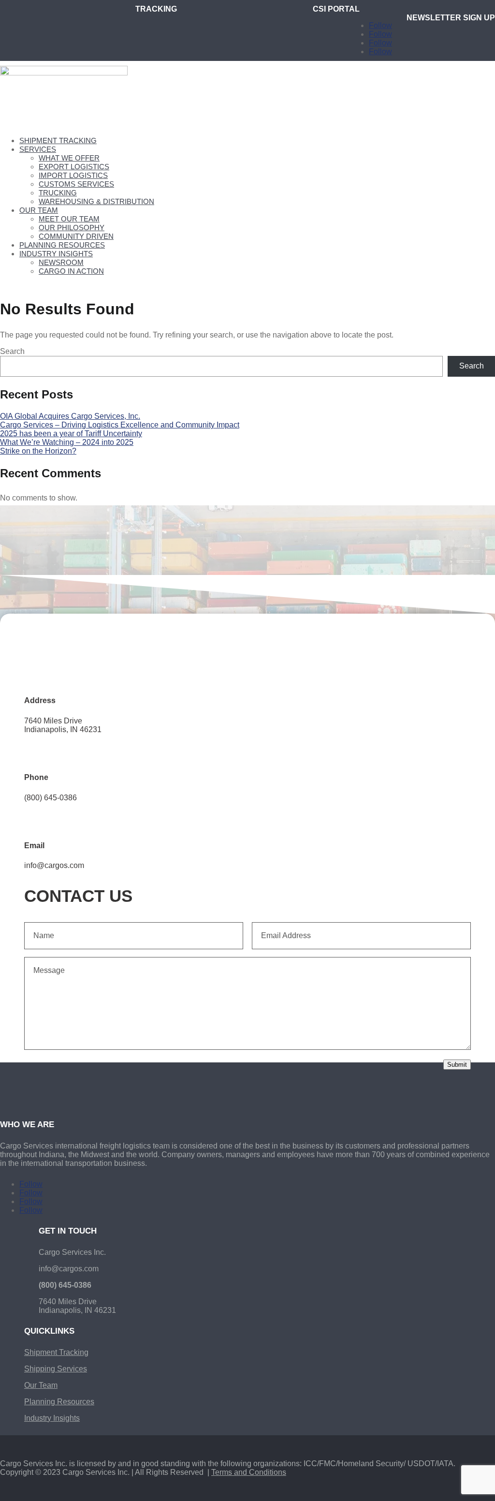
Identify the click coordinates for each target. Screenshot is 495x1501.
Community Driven (76, 236)
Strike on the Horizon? (38, 451)
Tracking (156, 9)
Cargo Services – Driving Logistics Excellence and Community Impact (119, 425)
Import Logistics (73, 175)
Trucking (58, 193)
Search (12, 351)
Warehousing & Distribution (96, 201)
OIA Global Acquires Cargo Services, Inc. (70, 416)
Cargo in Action (71, 271)
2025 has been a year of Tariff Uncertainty (71, 433)
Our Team (38, 210)
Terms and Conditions (248, 1472)
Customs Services (76, 184)
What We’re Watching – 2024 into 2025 (66, 442)
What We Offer (69, 158)
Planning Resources (62, 245)
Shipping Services (55, 1369)
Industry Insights (56, 254)
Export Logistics (74, 166)
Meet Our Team (69, 219)
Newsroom (61, 262)
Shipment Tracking (58, 140)
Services (37, 149)
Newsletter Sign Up (451, 18)
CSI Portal (336, 9)
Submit (457, 1064)
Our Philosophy (71, 227)
